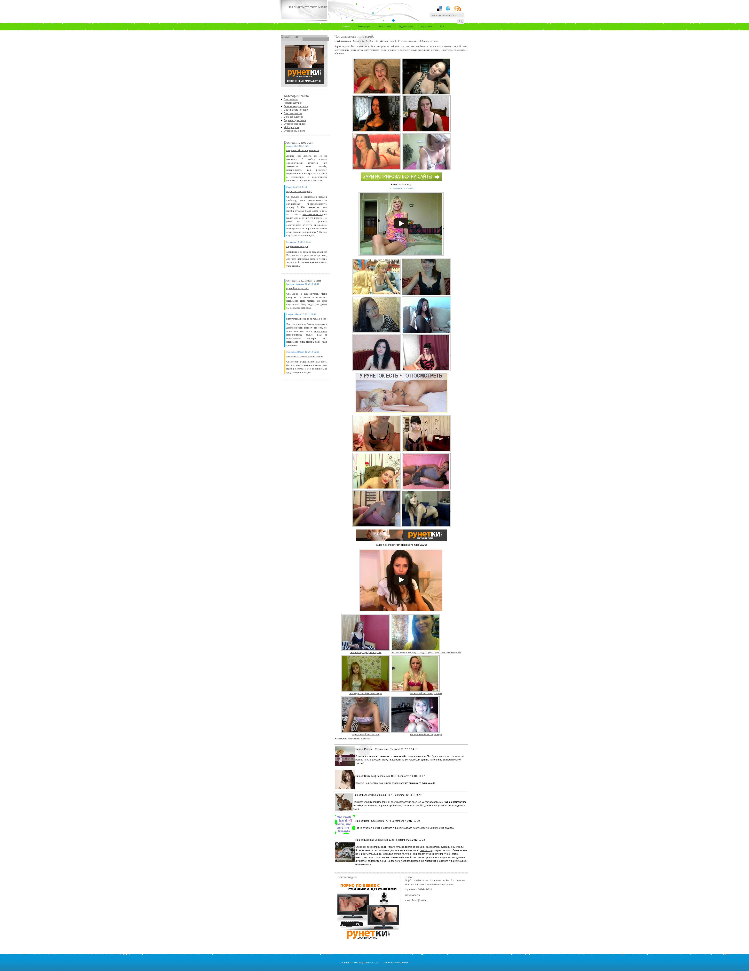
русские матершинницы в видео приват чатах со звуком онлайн (426, 652)
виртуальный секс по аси (366, 734)
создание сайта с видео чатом (302, 150)
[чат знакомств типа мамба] (304, 83)
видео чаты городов (297, 246)
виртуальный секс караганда (426, 734)
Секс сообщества (293, 116)
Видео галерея (406, 26)
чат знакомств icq (313, 214)
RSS (442, 26)
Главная (346, 26)
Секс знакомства (293, 113)
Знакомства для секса (296, 106)
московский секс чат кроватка (426, 693)
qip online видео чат (297, 288)
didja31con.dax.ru (368, 962)
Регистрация (364, 26)
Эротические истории (296, 109)
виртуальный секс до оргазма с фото (306, 318)
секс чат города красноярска (366, 652)
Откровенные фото (294, 131)
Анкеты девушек (293, 102)
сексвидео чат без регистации (365, 693)
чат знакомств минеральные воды (304, 356)
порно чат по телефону (299, 191)
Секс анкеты (291, 99)
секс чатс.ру (426, 850)
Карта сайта (426, 26)
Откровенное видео (295, 124)
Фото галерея (384, 26)
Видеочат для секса (295, 120)
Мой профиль (291, 127)
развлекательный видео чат (428, 828)
